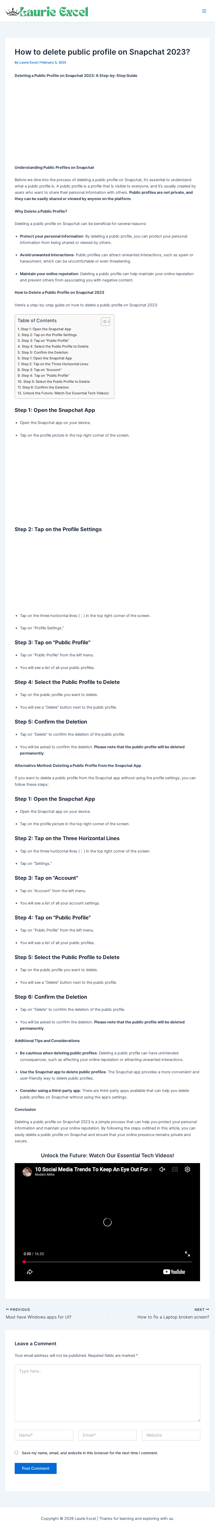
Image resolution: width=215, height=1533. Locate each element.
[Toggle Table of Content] (103, 321)
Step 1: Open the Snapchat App (46, 329)
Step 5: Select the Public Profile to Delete (56, 381)
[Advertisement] (107, 122)
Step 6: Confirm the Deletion (45, 387)
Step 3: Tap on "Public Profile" (45, 340)
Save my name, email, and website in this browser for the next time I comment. (90, 1453)
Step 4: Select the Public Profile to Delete (55, 346)
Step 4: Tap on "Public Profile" (45, 375)
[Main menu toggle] (204, 11)
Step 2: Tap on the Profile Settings (49, 335)
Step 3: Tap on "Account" (42, 370)
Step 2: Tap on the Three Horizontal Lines (54, 364)
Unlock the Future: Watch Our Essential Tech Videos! (66, 393)
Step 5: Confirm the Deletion (45, 352)
